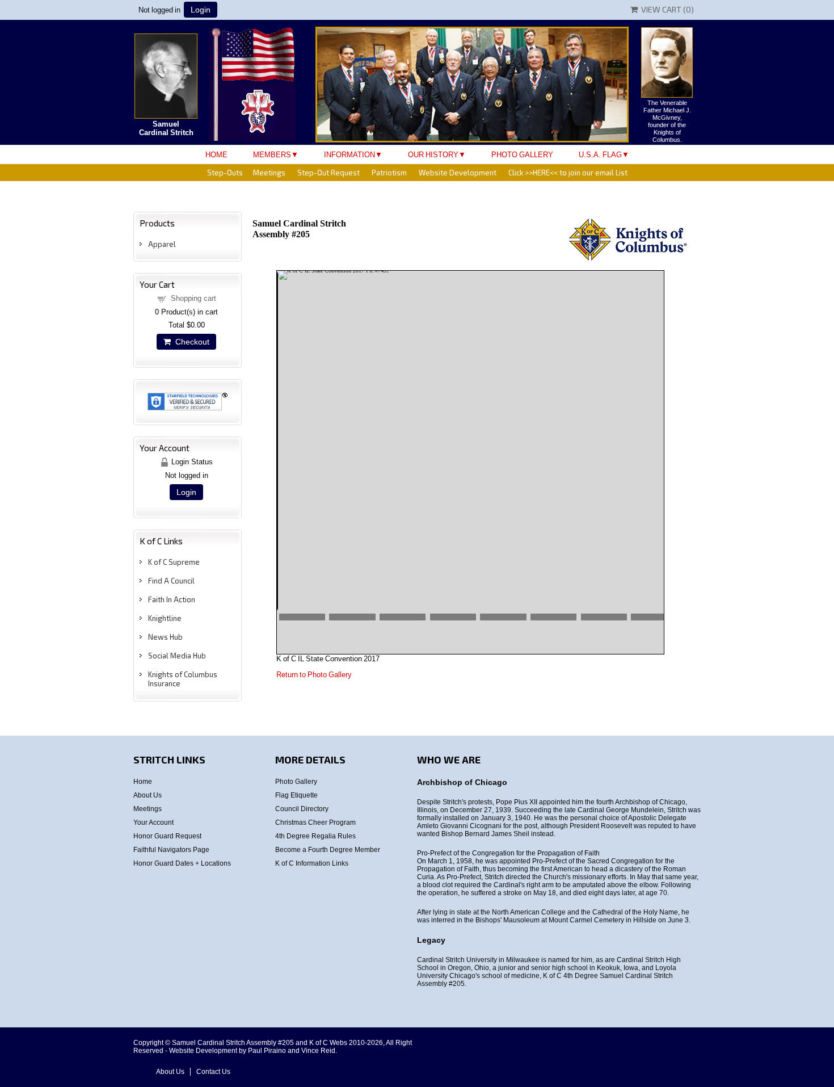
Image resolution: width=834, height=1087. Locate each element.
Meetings (269, 172)
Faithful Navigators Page (171, 850)
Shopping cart (193, 298)
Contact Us (213, 1072)
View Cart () (666, 9)
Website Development (457, 172)
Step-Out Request (328, 172)
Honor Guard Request (167, 836)
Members (272, 154)
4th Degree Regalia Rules (315, 836)
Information (349, 154)
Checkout (190, 342)
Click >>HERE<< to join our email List (567, 172)
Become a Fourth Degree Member (327, 850)
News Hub (165, 636)
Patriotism (389, 172)
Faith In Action (171, 599)
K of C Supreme (174, 561)
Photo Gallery (522, 154)
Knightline (165, 618)
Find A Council (171, 580)
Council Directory (301, 809)
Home (216, 154)
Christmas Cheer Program (315, 822)
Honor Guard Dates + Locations (182, 863)
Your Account (153, 822)
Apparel (162, 244)
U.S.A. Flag (600, 154)
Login (200, 10)
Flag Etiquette (296, 795)
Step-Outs (225, 172)
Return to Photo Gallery (314, 674)
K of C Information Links (311, 863)
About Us (147, 795)
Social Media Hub (177, 655)
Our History (433, 154)
